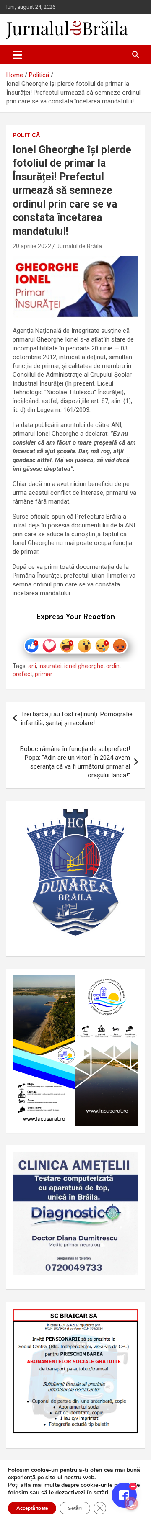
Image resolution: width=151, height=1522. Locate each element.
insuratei (50, 666)
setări (101, 1492)
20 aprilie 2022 (32, 246)
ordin (113, 666)
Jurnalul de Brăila (79, 246)
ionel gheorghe (84, 666)
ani (32, 666)
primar (43, 674)
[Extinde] (127, 1162)
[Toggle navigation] (17, 54)
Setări (75, 1508)
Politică (26, 135)
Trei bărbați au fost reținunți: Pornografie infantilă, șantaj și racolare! (77, 718)
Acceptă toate (32, 1508)
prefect (22, 674)
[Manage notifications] (131, 1503)
